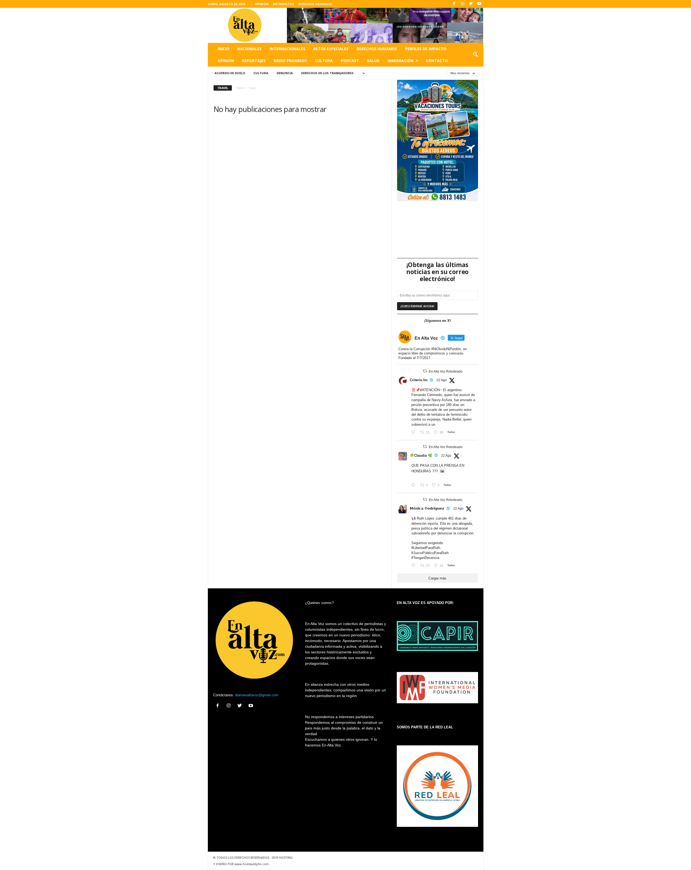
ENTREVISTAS (283, 4)
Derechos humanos (377, 48)
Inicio (223, 48)
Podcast (350, 60)
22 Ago (441, 380)
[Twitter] (471, 4)
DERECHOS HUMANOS (315, 4)
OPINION (262, 4)
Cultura (324, 60)
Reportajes (254, 60)
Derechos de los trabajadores (327, 73)
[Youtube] (479, 4)
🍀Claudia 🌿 (421, 455)
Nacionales (249, 48)
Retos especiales (330, 48)
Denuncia (285, 73)
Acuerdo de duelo (230, 73)
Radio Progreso (290, 60)
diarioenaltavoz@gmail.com (256, 695)
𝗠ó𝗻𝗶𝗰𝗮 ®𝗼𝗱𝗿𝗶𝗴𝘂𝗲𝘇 (427, 508)
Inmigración (401, 60)
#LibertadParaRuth (425, 548)
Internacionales (287, 48)
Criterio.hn (419, 380)
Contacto (437, 60)
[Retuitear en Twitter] (425, 371)
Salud (373, 60)
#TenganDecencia (425, 558)
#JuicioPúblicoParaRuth (430, 553)
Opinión (226, 60)
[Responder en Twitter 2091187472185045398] (414, 432)
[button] (475, 55)
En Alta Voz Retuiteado (445, 371)
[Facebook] (454, 4)
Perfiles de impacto (425, 48)
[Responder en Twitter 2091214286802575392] (414, 565)
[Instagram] (462, 4)
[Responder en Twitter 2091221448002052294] (414, 485)
